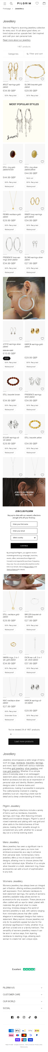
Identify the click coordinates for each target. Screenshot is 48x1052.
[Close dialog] (42, 481)
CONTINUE (24, 546)
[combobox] (23, 537)
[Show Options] (34, 537)
